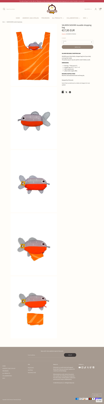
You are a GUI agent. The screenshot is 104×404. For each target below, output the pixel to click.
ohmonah (11, 399)
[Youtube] (80, 367)
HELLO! (70, 355)
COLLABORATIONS (73, 18)
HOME (18, 18)
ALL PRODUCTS (57, 18)
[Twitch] (91, 367)
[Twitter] (88, 367)
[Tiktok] (85, 367)
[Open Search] (4, 9)
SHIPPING (30, 370)
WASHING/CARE (32, 372)
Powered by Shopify (17, 399)
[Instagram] (82, 367)
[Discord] (93, 367)
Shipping (64, 34)
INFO (85, 18)
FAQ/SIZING (31, 367)
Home (3, 22)
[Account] (95, 9)
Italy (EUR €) (87, 9)
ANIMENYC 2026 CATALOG (31, 18)
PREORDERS (45, 18)
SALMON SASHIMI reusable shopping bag (14, 22)
